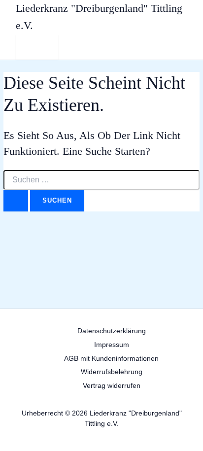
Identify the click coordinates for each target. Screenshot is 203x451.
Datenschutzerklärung (111, 331)
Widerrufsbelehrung (111, 372)
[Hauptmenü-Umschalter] (37, 47)
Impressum (111, 344)
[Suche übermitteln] (15, 200)
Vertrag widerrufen (111, 385)
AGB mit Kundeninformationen (111, 358)
